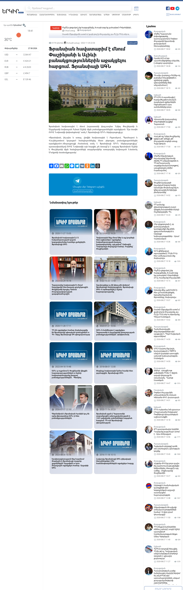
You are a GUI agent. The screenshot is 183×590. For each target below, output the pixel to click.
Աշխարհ (83, 15)
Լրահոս (151, 26)
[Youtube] (172, 8)
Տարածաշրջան (95, 15)
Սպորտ (136, 15)
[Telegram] (177, 8)
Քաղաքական (32, 15)
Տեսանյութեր (175, 14)
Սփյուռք (116, 15)
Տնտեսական (61, 15)
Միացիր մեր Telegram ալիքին (88, 187)
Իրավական (73, 15)
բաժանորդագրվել (83, 191)
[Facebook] (168, 8)
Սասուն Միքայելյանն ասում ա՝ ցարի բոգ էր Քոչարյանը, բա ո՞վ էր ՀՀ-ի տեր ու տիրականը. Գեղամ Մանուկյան (95, 27)
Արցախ (107, 15)
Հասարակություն (47, 15)
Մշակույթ (126, 15)
